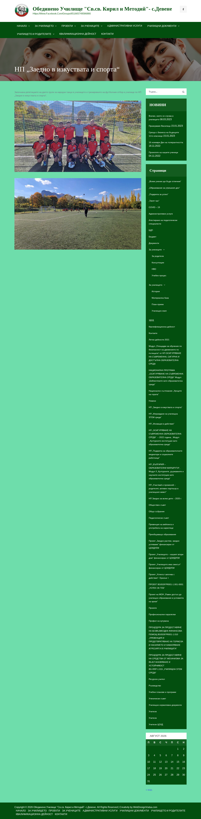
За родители (158, 256)
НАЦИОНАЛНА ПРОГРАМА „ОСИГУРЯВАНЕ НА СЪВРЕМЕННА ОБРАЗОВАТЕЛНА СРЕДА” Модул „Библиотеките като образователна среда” (166, 377)
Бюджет (152, 236)
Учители (153, 711)
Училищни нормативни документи (165, 705)
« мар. (149, 790)
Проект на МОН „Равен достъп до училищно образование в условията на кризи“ (166, 598)
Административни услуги (124, 26)
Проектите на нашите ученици (163, 152)
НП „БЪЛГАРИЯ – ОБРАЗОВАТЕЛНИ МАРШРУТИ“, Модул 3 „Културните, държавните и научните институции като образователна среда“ (166, 471)
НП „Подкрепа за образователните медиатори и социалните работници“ (165, 454)
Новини (152, 401)
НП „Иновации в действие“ (161, 424)
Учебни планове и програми (162, 692)
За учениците (90, 26)
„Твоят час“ (154, 201)
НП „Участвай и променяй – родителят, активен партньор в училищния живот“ (163, 488)
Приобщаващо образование (162, 534)
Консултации (158, 262)
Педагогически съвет (159, 518)
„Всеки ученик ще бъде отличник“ (165, 181)
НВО (154, 269)
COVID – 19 (154, 207)
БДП (151, 230)
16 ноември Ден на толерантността (166, 142)
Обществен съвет (157, 505)
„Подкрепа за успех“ (158, 194)
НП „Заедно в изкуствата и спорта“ (165, 407)
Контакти (107, 34)
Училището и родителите (34, 34)
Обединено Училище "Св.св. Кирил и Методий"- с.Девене (102, 9)
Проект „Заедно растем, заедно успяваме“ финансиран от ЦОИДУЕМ (164, 544)
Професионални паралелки (162, 614)
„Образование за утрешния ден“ (164, 188)
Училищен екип (159, 311)
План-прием (158, 304)
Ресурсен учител (157, 679)
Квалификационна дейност (77, 34)
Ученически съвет (157, 698)
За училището (44, 26)
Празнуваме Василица (160, 126)
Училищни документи (161, 26)
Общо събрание (157, 511)
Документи (154, 243)
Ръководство (155, 685)
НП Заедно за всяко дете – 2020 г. (165, 498)
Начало (22, 26)
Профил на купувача (159, 621)
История (156, 291)
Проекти (67, 26)
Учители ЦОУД (156, 724)
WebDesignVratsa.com (145, 807)
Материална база (160, 298)
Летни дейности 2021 (159, 339)
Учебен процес (159, 275)
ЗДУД (151, 320)
